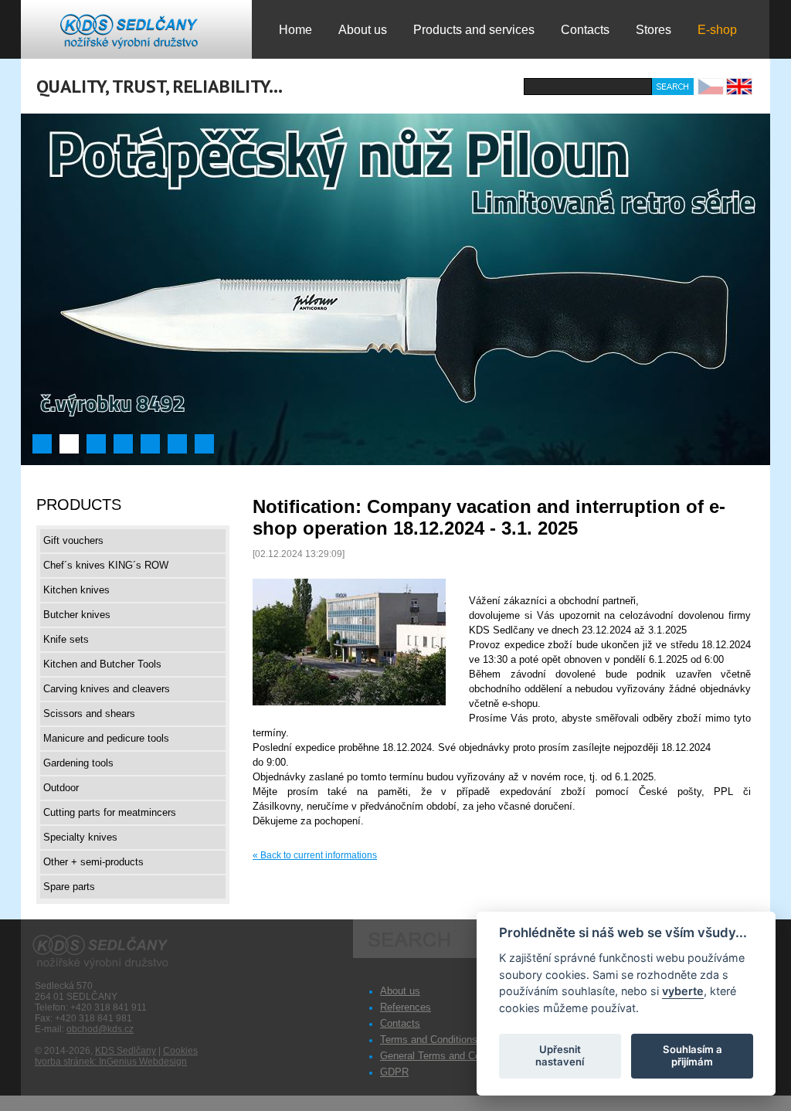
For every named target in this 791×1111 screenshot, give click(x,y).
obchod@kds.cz (100, 1029)
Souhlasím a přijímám (692, 1055)
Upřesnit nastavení (559, 1055)
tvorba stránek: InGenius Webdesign (111, 1061)
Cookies (180, 1050)
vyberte (683, 990)
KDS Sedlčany (125, 1050)
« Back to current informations (315, 855)
